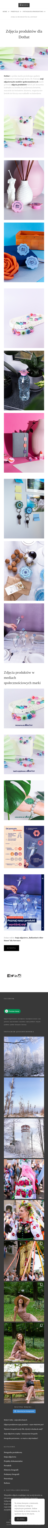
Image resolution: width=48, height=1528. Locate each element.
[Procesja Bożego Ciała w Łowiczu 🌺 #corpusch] (24, 1179)
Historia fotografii (11, 1470)
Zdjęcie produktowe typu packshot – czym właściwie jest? (24, 1425)
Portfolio (15, 11)
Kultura (7, 1483)
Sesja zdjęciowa (10, 1457)
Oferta (11, 948)
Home (5, 11)
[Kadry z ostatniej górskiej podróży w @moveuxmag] (24, 1138)
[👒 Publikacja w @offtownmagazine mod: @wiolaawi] (24, 1302)
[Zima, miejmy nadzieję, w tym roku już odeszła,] (24, 1097)
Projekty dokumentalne (13, 1461)
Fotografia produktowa (33, 11)
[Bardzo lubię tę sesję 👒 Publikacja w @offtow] (24, 1383)
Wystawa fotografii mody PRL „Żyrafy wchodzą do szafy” (23, 1429)
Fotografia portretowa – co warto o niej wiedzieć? (21, 1438)
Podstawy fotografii (11, 1474)
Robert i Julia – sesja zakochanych (15, 1420)
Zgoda (21, 1519)
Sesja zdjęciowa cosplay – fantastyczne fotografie (21, 1434)
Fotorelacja (8, 1479)
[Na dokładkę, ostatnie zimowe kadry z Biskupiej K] (24, 1056)
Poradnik (7, 1465)
